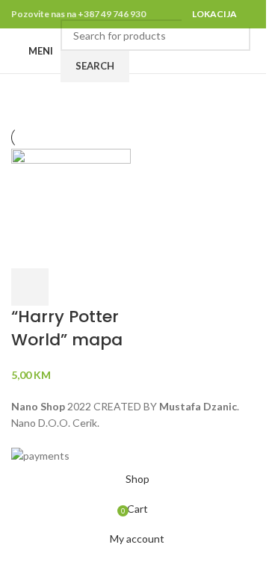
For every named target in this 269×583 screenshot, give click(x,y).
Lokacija (214, 13)
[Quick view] (69, 287)
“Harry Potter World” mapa (67, 328)
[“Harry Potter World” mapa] (71, 207)
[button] (30, 287)
